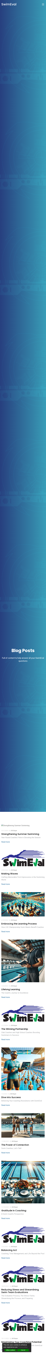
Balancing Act (9, 1250)
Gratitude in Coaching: (14, 1210)
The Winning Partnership (14, 1029)
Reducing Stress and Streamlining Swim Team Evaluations (20, 1291)
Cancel (23, 1350)
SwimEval (8, 4)
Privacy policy (22, 1347)
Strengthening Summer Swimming (20, 834)
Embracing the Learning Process (19, 923)
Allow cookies (10, 1350)
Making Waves (9, 873)
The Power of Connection (15, 1144)
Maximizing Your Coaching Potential (21, 1342)
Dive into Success (11, 1097)
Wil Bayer (14, 830)
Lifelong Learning (10, 989)
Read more (5, 842)
